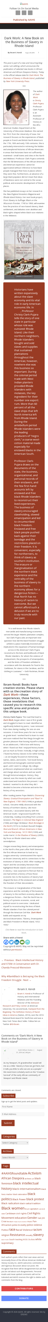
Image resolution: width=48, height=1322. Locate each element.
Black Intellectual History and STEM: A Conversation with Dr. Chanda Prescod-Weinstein (22, 964)
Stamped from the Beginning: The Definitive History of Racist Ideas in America (23, 1012)
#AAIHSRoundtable (14, 1173)
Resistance (17, 1235)
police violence (34, 1224)
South (12, 1239)
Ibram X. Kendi (23, 993)
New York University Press (17, 81)
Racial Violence (24, 1229)
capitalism (34, 1208)
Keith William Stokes (25, 1050)
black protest (35, 1199)
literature (10, 1221)
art (33, 1179)
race (12, 1229)
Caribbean (10, 1213)
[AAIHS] (24, 4)
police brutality (19, 1225)
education (21, 1217)
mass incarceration (20, 1222)
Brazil (27, 1209)
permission (16, 949)
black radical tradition (30, 1203)
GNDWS (24, 1314)
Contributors (24, 1289)
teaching (19, 1239)
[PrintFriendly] (27, 942)
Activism (34, 1173)
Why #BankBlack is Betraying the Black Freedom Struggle (23, 978)
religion (5, 1235)
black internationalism (26, 1189)
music (29, 1221)
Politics (4, 1230)
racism (37, 1230)
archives (28, 1178)
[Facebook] (6, 942)
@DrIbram (14, 1024)
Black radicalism (10, 1203)
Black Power (19, 1199)
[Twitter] (11, 942)
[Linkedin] (16, 942)
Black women (13, 1208)
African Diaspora (12, 1178)
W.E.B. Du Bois (29, 1239)
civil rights (21, 1213)
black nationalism (20, 1194)
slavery (38, 1234)
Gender (32, 1218)
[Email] (22, 942)
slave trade (5, 1240)
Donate (24, 1298)
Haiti (39, 1218)
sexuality (29, 1235)
